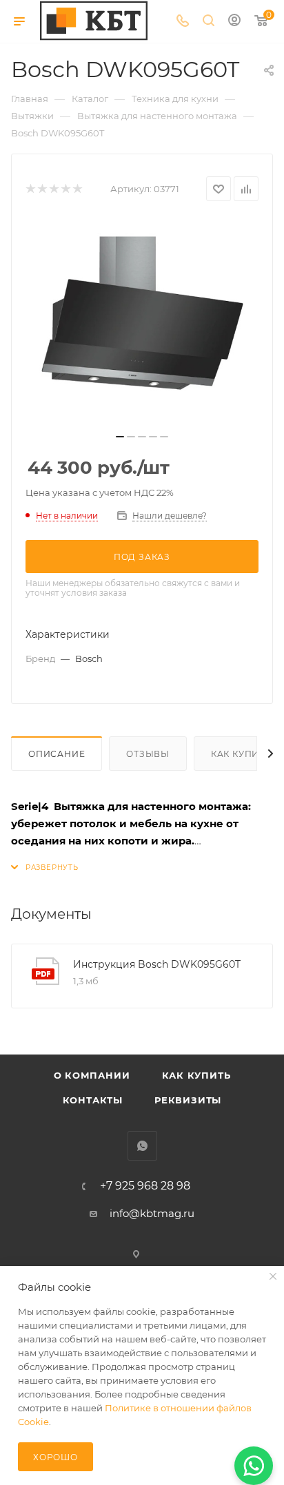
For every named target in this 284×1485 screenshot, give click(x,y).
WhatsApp (142, 1146)
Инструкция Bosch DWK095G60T (157, 964)
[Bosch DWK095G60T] (142, 321)
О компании (92, 1075)
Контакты (93, 1099)
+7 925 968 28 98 (145, 1186)
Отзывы (148, 754)
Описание (56, 754)
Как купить (196, 1075)
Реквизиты (187, 1099)
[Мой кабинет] (234, 21)
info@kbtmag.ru (152, 1213)
